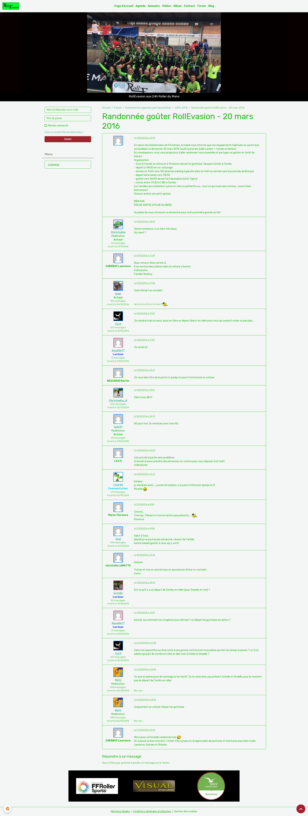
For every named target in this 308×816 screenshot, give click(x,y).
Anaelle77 (118, 350)
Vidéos (166, 5)
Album (177, 5)
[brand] (11, 6)
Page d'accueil (123, 5)
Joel (118, 539)
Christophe (118, 232)
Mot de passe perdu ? (73, 132)
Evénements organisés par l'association (148, 107)
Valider (68, 139)
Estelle (118, 593)
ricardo (118, 484)
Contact (189, 5)
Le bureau (53, 164)
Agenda (140, 5)
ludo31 (118, 426)
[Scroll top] (300, 808)
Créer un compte (53, 132)
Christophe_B (118, 400)
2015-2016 (181, 107)
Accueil (106, 107)
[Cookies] (8, 809)
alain (118, 293)
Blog (211, 5)
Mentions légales (120, 811)
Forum (201, 5)
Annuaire (154, 5)
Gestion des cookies (185, 811)
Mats (118, 680)
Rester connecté (58, 125)
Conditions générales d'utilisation (152, 811)
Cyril (118, 324)
